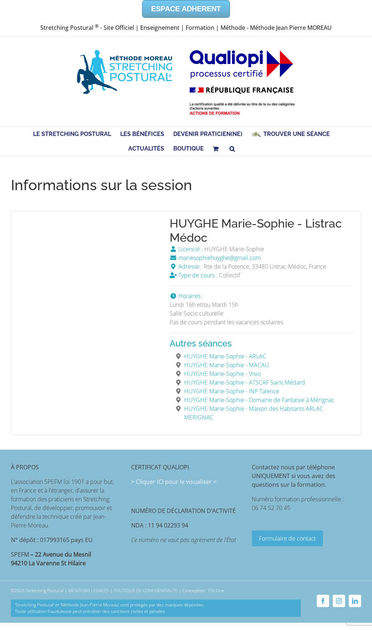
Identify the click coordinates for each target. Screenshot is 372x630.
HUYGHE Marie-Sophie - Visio (222, 374)
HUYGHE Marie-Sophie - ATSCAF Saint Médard (244, 382)
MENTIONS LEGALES (88, 590)
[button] (232, 148)
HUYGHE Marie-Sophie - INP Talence (231, 391)
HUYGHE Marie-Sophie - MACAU (226, 365)
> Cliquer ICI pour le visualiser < (174, 482)
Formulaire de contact (287, 538)
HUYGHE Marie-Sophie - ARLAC (225, 356)
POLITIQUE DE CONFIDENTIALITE (146, 590)
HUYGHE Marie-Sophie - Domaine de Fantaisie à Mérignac (259, 400)
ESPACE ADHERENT (186, 9)
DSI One (216, 590)
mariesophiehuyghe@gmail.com (219, 258)
